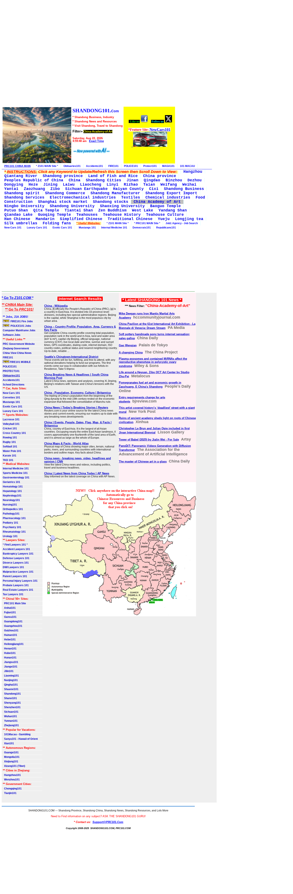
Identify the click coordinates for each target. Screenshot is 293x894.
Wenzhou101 (11, 779)
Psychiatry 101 (12, 527)
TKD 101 (8, 460)
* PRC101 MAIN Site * (147, 223)
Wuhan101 (10, 716)
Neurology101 (11, 500)
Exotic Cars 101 (62, 227)
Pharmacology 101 (14, 518)
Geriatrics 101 (11, 482)
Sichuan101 (10, 711)
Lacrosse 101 (11, 419)
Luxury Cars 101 (37, 227)
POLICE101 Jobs (20, 325)
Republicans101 (166, 227)
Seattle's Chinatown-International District (71, 356)
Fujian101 (9, 612)
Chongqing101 (12, 788)
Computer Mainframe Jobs (19, 330)
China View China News (17, 353)
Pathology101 (11, 513)
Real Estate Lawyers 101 (18, 589)
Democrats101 (142, 227)
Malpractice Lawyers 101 (18, 571)
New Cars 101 (12, 227)
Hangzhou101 (12, 775)
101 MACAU (187, 166)
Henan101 (10, 648)
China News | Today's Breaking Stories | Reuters (76, 407)
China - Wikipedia (56, 305)
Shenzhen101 (12, 707)
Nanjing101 (10, 680)
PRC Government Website (19, 343)
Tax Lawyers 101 (13, 594)
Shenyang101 (12, 702)
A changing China (131, 352)
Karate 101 (9, 455)
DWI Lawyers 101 (13, 567)
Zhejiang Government (16, 348)
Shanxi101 (10, 698)
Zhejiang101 (11, 725)
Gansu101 (10, 616)
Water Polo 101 (12, 451)
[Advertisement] (88, 54)
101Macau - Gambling (16, 734)
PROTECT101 (11, 371)
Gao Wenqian (128, 345)
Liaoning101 (11, 675)
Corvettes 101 (11, 397)
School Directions (13, 384)
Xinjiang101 (10, 761)
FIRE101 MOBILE (20, 362)
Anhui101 (9, 607)
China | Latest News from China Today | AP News (76, 473)
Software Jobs (12, 334)
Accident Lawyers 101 (16, 549)
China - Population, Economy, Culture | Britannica (77, 392)
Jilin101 (8, 671)
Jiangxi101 (10, 666)
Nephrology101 (12, 495)
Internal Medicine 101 (114, 227)
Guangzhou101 (12, 625)
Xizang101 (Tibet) (14, 766)
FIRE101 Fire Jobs (21, 321)
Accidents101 (94, 166)
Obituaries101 (72, 166)
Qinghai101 (10, 684)
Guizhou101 (10, 630)
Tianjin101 (10, 793)
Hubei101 (9, 653)
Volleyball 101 (11, 423)
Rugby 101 (9, 442)
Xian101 (8, 743)
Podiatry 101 (10, 522)
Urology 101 (10, 536)
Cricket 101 (10, 428)
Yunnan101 (10, 720)
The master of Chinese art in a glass (143, 461)
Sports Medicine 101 (15, 473)
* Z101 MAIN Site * (47, 166)
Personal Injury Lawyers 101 (20, 580)
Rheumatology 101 (14, 531)
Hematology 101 (13, 486)
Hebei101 (9, 639)
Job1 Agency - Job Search (182, 223)
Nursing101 (10, 504)
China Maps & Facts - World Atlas (66, 443)
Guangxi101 (11, 752)
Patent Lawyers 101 (15, 576)
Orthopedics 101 (13, 509)
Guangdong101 (13, 621)
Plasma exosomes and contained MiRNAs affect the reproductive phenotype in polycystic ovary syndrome (153, 362)
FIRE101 (113, 166)
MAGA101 (168, 166)
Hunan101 (10, 657)
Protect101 (150, 166)
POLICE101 (131, 166)
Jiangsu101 (10, 662)
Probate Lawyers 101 (16, 585)
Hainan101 (10, 635)
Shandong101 (12, 693)
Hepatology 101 (12, 491)
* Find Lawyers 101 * (15, 544)
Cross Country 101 (14, 433)
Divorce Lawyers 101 (16, 562)
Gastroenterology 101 (16, 477)
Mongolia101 (11, 756)
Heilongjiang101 (13, 644)
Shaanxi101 (10, 689)
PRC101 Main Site (14, 603)
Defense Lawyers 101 (16, 558)
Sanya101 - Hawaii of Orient (20, 738)
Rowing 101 (10, 437)
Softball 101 (10, 446)
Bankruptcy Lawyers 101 (18, 553)
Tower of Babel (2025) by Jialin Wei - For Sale (149, 439)
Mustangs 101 (86, 227)
